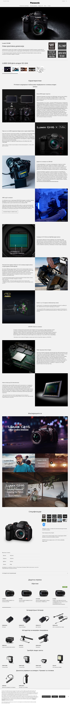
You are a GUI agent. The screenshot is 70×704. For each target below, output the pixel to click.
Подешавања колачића (46, 696)
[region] (35, 696)
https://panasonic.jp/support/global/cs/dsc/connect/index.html (47, 181)
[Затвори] (68, 696)
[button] (40, 69)
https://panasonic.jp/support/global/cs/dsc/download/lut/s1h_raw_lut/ (55, 108)
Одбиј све (54, 696)
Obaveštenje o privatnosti (9, 699)
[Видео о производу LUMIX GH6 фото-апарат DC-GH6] (7, 69)
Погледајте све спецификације (9, 573)
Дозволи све (62, 696)
